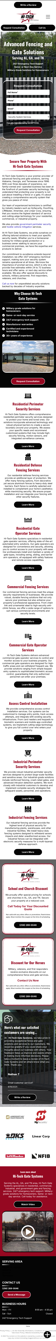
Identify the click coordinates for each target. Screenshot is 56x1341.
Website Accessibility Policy (34, 1333)
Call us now (8, 283)
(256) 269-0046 (10, 1288)
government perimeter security (35, 224)
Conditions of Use (41, 1331)
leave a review (30, 1059)
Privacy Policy (5, 1331)
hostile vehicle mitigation (19, 226)
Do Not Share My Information (23, 1331)
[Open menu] (48, 17)
